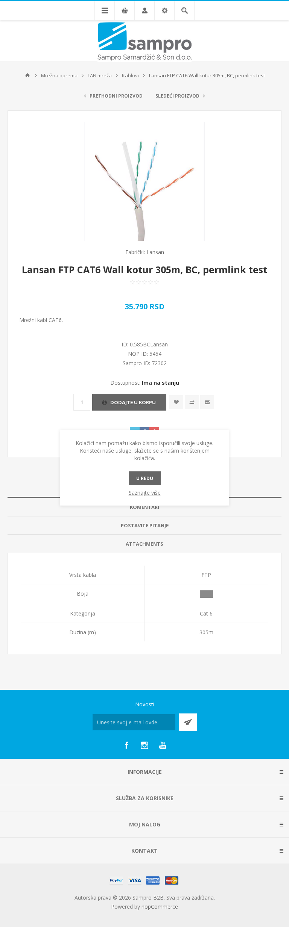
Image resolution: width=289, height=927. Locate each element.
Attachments (144, 543)
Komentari (144, 507)
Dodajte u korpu (133, 402)
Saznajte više (145, 492)
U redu (144, 478)
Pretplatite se (188, 722)
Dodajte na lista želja (176, 402)
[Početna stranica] (27, 75)
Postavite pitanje (145, 525)
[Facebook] (126, 745)
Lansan (155, 252)
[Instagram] (144, 745)
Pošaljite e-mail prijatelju (207, 402)
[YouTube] (163, 745)
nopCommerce (159, 906)
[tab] (144, 507)
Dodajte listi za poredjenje (192, 402)
